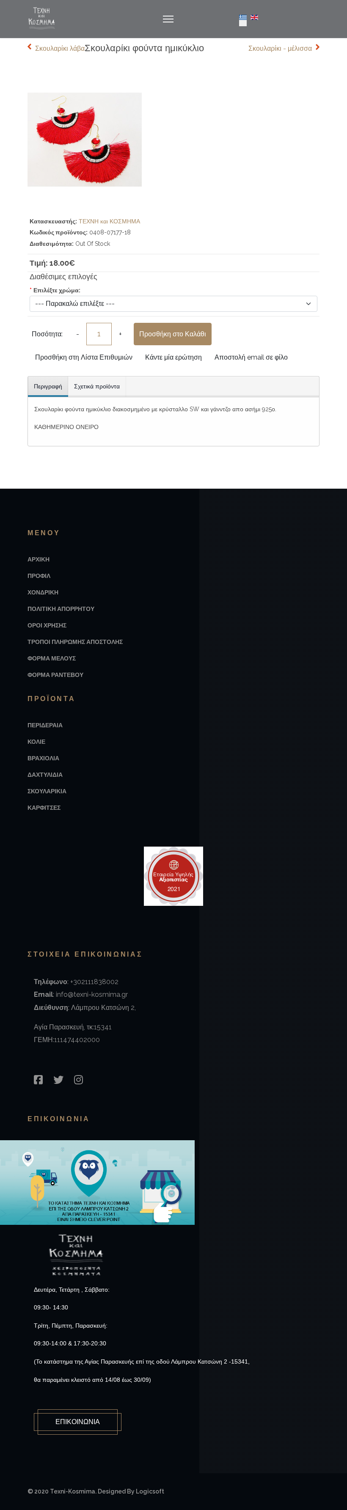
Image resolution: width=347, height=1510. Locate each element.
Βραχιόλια (43, 758)
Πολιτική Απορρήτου (61, 608)
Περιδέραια (45, 725)
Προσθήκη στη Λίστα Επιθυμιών (83, 357)
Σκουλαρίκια (47, 791)
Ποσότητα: (47, 334)
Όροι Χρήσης (47, 625)
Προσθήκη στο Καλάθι (172, 334)
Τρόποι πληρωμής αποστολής (75, 641)
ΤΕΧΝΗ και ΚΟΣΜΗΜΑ (109, 221)
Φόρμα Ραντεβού (55, 674)
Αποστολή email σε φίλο (251, 357)
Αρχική (39, 559)
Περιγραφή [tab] (48, 386)
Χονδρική (43, 592)
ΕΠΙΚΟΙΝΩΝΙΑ (77, 1422)
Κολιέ (36, 741)
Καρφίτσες (44, 807)
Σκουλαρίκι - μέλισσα (280, 48)
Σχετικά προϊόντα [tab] (97, 386)
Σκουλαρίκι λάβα (60, 48)
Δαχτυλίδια (45, 774)
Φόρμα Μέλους (52, 658)
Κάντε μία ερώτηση (173, 357)
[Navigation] (168, 19)
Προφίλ (39, 575)
